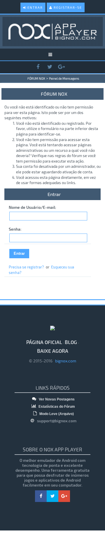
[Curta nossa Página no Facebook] (38, 67)
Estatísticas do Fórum (56, 407)
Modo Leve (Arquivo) (56, 414)
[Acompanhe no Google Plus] (61, 67)
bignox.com (64, 360)
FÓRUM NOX (36, 78)
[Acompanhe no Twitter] (49, 67)
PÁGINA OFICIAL (44, 342)
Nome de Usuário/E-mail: (32, 207)
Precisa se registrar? (26, 267)
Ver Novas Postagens (56, 399)
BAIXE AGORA (52, 351)
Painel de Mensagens (64, 78)
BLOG (71, 342)
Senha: (15, 229)
